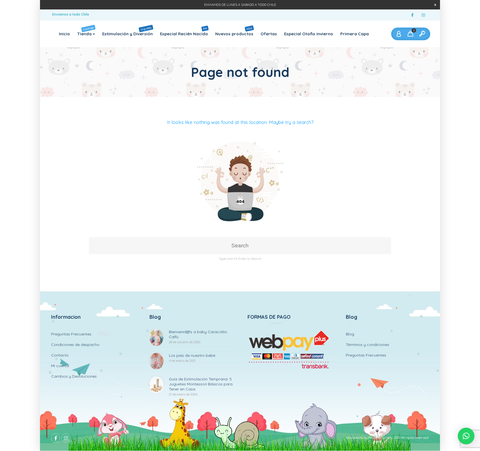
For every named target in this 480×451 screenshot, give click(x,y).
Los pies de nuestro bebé (192, 358)
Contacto (60, 355)
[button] (466, 436)
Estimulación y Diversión (127, 31)
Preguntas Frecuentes (71, 334)
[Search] (422, 34)
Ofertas (269, 33)
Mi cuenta (60, 365)
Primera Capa (354, 33)
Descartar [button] (435, 5)
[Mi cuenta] (398, 34)
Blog (350, 334)
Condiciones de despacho (75, 344)
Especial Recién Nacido (184, 31)
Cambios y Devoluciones (74, 376)
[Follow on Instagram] (423, 15)
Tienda (85, 31)
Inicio (64, 33)
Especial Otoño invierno (308, 33)
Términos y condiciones (367, 344)
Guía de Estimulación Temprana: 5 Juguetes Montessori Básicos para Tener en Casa (200, 386)
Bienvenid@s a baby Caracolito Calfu (198, 336)
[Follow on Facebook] (412, 15)
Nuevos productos (234, 31)
